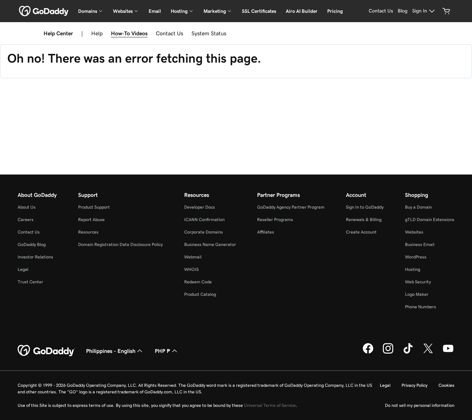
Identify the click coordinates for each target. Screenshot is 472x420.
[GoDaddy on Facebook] (368, 352)
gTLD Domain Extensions (429, 219)
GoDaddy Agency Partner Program (290, 207)
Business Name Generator (210, 244)
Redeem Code (198, 282)
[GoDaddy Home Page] (46, 351)
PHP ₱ (162, 351)
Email (155, 11)
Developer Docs (199, 207)
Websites (414, 232)
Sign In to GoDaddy (365, 207)
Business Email (419, 244)
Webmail (192, 257)
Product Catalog (200, 294)
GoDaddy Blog (32, 244)
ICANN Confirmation (204, 219)
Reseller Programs (275, 219)
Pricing (335, 11)
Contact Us (169, 33)
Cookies (446, 385)
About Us (27, 207)
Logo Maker (416, 294)
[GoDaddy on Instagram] (388, 352)
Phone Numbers (420, 306)
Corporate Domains (203, 232)
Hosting (412, 269)
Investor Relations (35, 257)
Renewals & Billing (363, 219)
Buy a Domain (418, 207)
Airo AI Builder (302, 11)
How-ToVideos (129, 33)
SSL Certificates (259, 11)
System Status (208, 33)
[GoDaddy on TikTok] (408, 352)
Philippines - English (110, 351)
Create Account (361, 232)
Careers (26, 219)
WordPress (415, 257)
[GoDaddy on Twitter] (428, 352)
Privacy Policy (414, 385)
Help (97, 33)
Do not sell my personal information (419, 405)
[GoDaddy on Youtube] (448, 352)
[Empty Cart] (446, 11)
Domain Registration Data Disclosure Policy (120, 244)
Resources (88, 232)
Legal (23, 269)
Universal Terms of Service (270, 405)
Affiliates (265, 232)
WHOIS (191, 269)
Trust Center (30, 282)
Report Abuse (91, 219)
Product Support (94, 207)
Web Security (418, 282)
